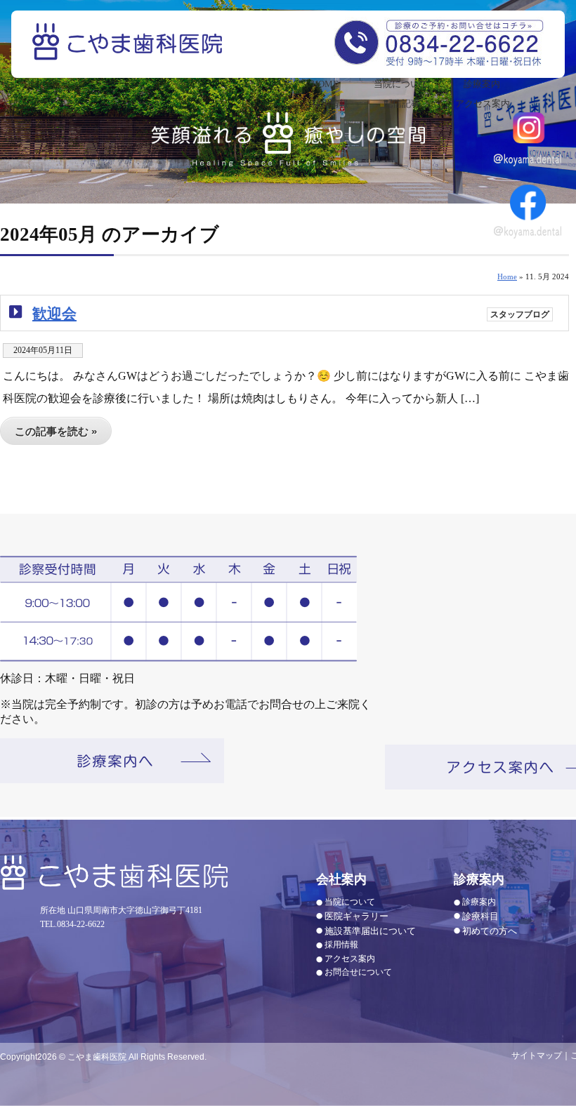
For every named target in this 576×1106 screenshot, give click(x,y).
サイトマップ (536, 1055)
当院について (401, 84)
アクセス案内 (482, 103)
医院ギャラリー (356, 916)
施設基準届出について (370, 931)
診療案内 (482, 84)
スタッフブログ (519, 314)
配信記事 (402, 103)
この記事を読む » (56, 431)
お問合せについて (358, 972)
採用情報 (330, 103)
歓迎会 (54, 313)
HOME (325, 84)
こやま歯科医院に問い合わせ (439, 41)
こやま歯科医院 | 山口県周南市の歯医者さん (129, 51)
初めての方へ (489, 931)
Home (507, 276)
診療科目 (480, 916)
